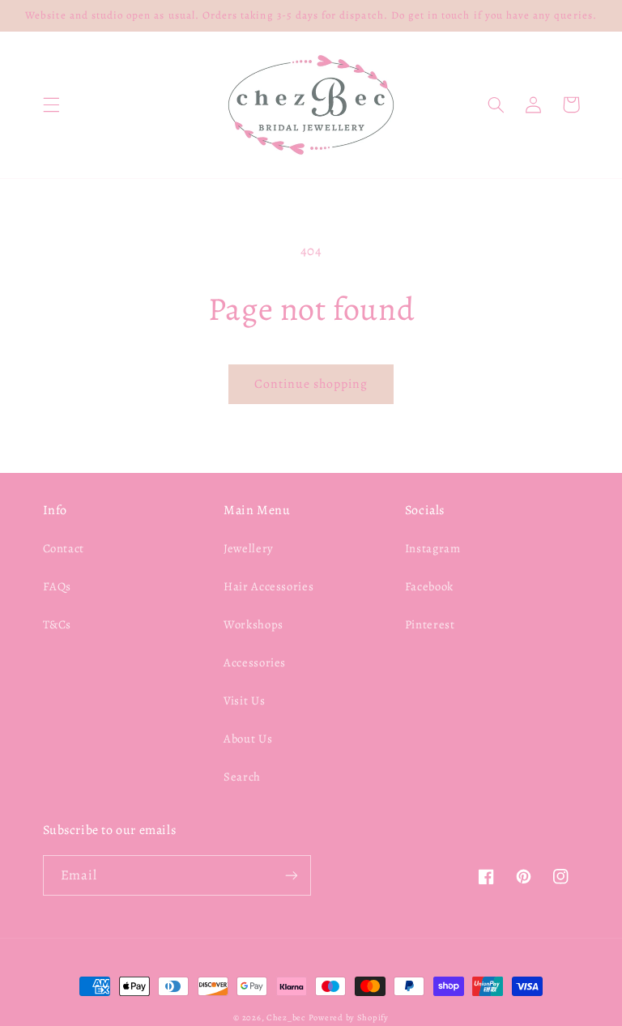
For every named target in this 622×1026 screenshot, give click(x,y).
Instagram (433, 548)
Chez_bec (285, 1017)
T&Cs (57, 624)
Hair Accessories (268, 586)
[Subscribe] (291, 875)
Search (242, 776)
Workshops (253, 624)
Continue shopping (311, 383)
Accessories (255, 662)
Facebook (429, 586)
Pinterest (430, 624)
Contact (63, 548)
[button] (51, 104)
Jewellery (249, 548)
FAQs (57, 586)
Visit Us (244, 700)
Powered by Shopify (349, 1017)
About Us (248, 738)
